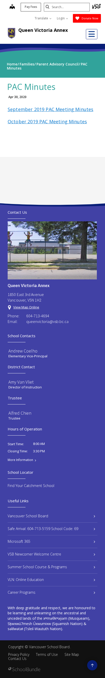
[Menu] (91, 34)
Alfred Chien (19, 413)
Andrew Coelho (22, 351)
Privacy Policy (18, 654)
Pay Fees (31, 7)
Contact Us (17, 658)
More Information (20, 460)
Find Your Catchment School (31, 485)
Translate (42, 18)
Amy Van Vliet (21, 382)
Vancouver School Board (28, 515)
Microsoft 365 (19, 541)
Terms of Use (47, 654)
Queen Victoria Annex (43, 30)
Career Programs (21, 592)
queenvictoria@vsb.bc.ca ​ (47, 321)
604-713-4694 (37, 315)
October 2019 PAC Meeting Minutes (47, 121)
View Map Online (26, 307)
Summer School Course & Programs (37, 566)
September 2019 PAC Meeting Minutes (50, 109)
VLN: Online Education (26, 579)
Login (61, 18)
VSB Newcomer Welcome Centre (34, 554)
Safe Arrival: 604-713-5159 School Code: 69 (43, 528)
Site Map (71, 654)
